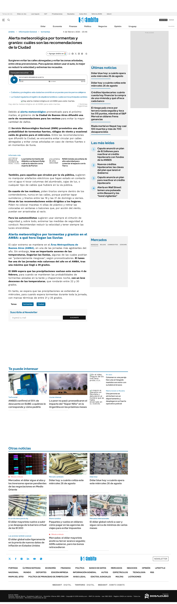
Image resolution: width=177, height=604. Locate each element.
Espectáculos (120, 572)
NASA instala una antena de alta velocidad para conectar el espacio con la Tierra (74, 162)
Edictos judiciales (101, 576)
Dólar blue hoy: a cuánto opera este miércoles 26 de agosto (108, 75)
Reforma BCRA (97, 14)
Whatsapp (41, 559)
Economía (57, 26)
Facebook (15, 559)
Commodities (113, 244)
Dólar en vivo (21, 14)
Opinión (117, 26)
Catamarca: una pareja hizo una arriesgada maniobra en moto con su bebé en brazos (116, 381)
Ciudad (41, 304)
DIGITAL (61, 585)
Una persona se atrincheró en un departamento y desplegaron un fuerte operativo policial (116, 398)
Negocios (102, 26)
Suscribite (74, 317)
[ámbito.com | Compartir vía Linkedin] (79, 53)
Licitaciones (134, 576)
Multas (119, 576)
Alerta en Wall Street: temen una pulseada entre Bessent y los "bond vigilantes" (109, 192)
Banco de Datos (97, 568)
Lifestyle (160, 568)
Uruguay (132, 26)
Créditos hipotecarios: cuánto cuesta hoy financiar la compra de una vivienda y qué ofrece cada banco (108, 97)
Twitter (9, 559)
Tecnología (139, 572)
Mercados (116, 568)
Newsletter (171, 26)
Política (87, 26)
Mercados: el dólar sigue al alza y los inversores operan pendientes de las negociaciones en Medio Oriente (27, 485)
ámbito (11, 32)
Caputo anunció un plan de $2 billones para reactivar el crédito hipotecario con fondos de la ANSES (110, 154)
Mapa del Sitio (16, 576)
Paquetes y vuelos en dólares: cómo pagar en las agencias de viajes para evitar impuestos (66, 525)
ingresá (171, 20)
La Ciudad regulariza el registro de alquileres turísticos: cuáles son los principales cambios (49, 97)
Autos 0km (83, 14)
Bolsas (103, 244)
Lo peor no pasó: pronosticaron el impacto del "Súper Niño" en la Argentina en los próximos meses (68, 404)
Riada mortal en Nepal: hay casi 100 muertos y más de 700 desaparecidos (108, 128)
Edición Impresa (59, 572)
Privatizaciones (57, 14)
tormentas (45, 32)
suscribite (163, 20)
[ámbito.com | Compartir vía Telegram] (82, 53)
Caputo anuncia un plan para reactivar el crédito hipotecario (111, 180)
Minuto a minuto (17, 477)
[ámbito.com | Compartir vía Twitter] (76, 53)
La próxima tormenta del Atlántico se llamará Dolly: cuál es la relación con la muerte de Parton (33, 162)
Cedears (123, 244)
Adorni (109, 14)
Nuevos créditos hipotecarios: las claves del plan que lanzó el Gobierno (110, 168)
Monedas (94, 244)
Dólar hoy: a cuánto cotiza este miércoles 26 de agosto (108, 84)
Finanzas (73, 26)
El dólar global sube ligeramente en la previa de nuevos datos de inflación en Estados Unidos (26, 542)
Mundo (27, 572)
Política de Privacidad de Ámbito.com (48, 576)
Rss (152, 572)
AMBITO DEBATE (111, 585)
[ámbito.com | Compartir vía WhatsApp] (69, 53)
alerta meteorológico (33, 111)
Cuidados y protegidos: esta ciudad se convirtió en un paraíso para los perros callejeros (48, 92)
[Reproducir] (14, 80)
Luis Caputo (35, 14)
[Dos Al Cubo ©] (157, 596)
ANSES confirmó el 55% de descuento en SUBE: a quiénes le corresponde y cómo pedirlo (27, 404)
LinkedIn (28, 559)
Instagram (21, 559)
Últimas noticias (31, 568)
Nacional (13, 572)
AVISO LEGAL (79, 576)
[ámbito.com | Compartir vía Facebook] (73, 53)
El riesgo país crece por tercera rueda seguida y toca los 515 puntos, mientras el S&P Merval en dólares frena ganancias (108, 113)
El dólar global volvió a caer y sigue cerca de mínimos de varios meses (108, 525)
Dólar (43, 26)
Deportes (41, 572)
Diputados (70, 14)
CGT (45, 14)
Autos (104, 572)
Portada (13, 568)
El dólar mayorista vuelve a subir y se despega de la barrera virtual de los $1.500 (27, 525)
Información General (28, 32)
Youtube (34, 559)
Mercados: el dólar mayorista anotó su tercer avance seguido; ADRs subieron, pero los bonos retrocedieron (67, 542)
